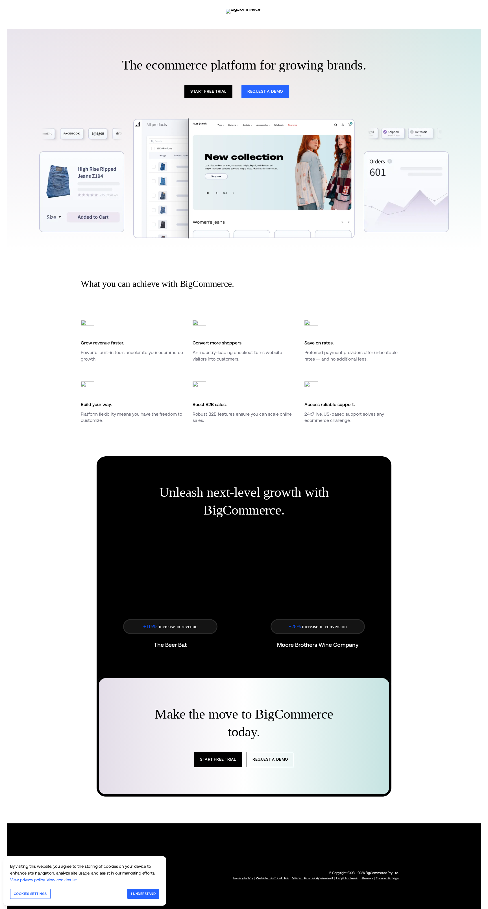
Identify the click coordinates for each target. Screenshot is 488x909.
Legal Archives (347, 878)
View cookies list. (62, 879)
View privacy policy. (27, 879)
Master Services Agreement (312, 878)
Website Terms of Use (272, 878)
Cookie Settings (387, 878)
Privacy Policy (243, 878)
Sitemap (367, 878)
